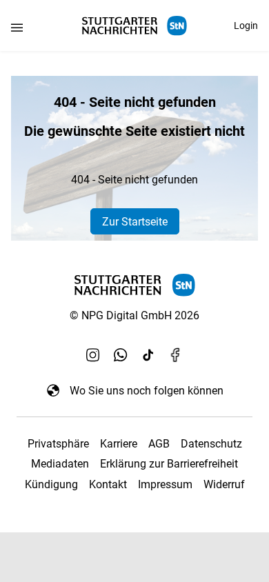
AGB (159, 443)
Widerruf (224, 484)
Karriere (118, 443)
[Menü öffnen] (17, 27)
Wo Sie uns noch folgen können (146, 390)
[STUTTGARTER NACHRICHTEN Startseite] (134, 26)
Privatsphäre (58, 443)
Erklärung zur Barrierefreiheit (169, 463)
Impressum (165, 484)
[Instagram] (93, 354)
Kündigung (51, 484)
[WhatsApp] (121, 354)
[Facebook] (176, 354)
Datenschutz (211, 443)
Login (246, 25)
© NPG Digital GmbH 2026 (134, 315)
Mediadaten (60, 463)
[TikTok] (148, 354)
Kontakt (108, 484)
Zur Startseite (135, 221)
